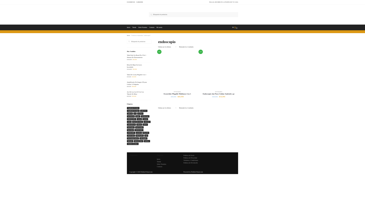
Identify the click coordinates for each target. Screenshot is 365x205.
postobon (139, 133)
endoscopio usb (131, 124)
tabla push (130, 141)
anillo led (130, 113)
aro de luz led (131, 116)
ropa (146, 135)
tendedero (147, 141)
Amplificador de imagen (133, 111)
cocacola (145, 119)
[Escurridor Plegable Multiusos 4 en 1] (177, 70)
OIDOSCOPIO (138, 130)
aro (135, 113)
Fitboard (139, 124)
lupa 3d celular (139, 127)
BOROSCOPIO (131, 119)
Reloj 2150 (145, 133)
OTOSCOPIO (131, 133)
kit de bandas (131, 127)
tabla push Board (138, 141)
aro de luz (140, 113)
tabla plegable (143, 138)
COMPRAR (177, 101)
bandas (137, 116)
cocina (129, 122)
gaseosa (145, 124)
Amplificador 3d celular (133, 108)
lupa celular (130, 130)
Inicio (128, 35)
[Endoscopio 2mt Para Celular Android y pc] (218, 70)
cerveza (139, 119)
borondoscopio (145, 116)
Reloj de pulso (139, 135)
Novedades (177, 91)
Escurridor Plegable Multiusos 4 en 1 (177, 94)
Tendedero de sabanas (133, 144)
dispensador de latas (137, 122)
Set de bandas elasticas (133, 138)
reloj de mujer (131, 135)
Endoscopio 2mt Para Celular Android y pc (219, 94)
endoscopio (147, 122)
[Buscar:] (139, 41)
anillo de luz (143, 111)
